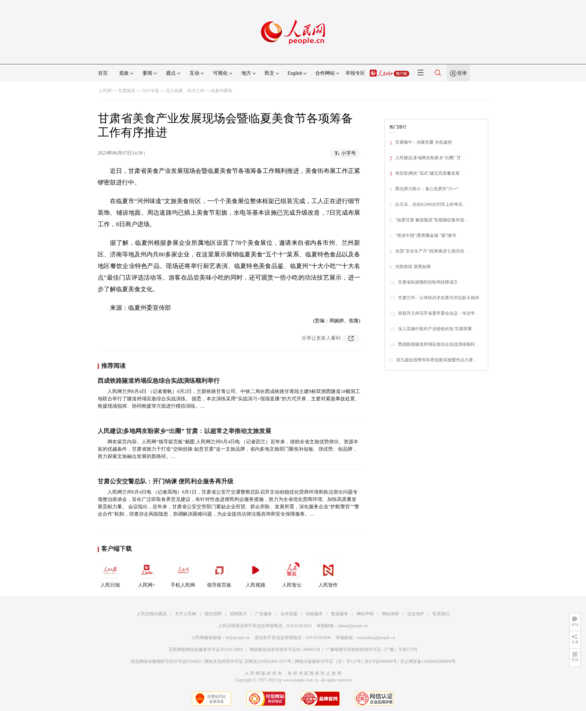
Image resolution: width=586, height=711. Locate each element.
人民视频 (255, 585)
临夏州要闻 (221, 90)
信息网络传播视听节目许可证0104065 (166, 661)
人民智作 (328, 585)
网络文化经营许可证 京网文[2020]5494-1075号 (247, 661)
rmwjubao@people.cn (376, 637)
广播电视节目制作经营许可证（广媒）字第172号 (372, 649)
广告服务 (263, 614)
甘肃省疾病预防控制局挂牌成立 (428, 282)
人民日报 (110, 585)
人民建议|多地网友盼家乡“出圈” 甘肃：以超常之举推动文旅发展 (184, 430)
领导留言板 (219, 585)
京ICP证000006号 (380, 661)
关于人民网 (185, 614)
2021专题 (150, 90)
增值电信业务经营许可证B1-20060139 (284, 649)
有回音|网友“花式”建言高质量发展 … (430, 173)
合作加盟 (289, 614)
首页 (103, 73)
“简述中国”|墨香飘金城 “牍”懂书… (427, 235)
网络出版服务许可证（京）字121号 (328, 661)
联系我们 (441, 614)
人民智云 (292, 585)
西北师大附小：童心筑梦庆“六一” (427, 189)
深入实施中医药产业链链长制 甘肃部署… (437, 329)
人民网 (105, 90)
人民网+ (146, 585)
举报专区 (355, 73)
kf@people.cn (238, 637)
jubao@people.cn (353, 625)
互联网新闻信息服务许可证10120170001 (206, 649)
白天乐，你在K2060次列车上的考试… (431, 204)
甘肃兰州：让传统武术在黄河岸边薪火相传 (438, 297)
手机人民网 (183, 585)
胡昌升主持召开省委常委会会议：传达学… (438, 313)
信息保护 (415, 614)
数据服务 (339, 614)
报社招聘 (213, 614)
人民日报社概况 (152, 614)
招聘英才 (238, 614)
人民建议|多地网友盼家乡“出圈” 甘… (430, 157)
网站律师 (390, 614)
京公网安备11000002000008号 (428, 661)
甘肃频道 (126, 90)
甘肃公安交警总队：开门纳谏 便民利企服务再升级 (165, 481)
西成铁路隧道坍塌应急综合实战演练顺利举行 (159, 380)
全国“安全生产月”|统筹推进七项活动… (431, 251)
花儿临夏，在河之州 (185, 90)
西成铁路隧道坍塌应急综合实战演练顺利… (438, 344)
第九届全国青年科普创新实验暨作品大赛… (436, 360)
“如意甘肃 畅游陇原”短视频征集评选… (431, 220)
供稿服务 (314, 614)
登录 (462, 73)
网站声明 (365, 614)
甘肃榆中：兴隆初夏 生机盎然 (423, 142)
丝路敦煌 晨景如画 (413, 266)
